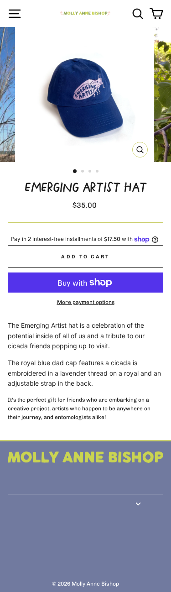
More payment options (85, 302)
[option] (85, 94)
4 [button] (98, 172)
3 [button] (90, 172)
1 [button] (75, 171)
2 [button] (83, 172)
